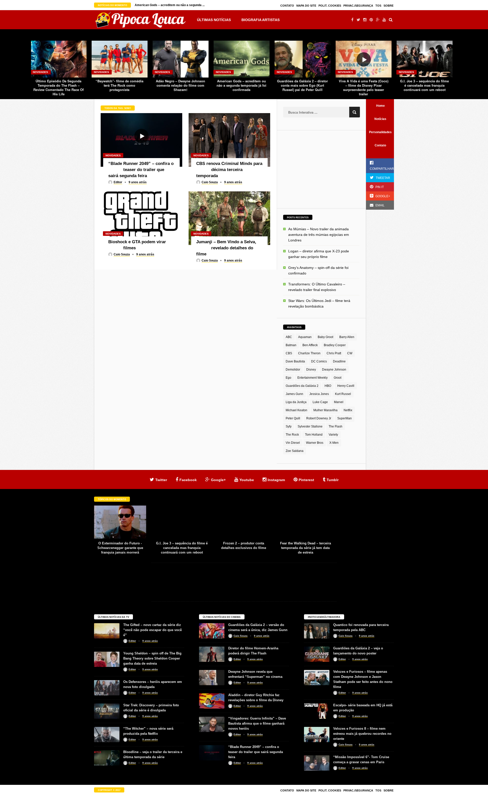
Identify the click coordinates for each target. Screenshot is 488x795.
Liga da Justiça (296, 402)
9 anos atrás (138, 182)
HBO (328, 386)
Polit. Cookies (329, 5)
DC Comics (319, 361)
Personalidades (380, 132)
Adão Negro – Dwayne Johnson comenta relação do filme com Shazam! (119, 85)
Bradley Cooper (335, 345)
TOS (378, 5)
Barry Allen (346, 337)
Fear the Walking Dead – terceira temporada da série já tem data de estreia (243, 547)
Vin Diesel (293, 443)
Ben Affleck (310, 345)
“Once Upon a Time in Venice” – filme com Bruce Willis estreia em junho (425, 85)
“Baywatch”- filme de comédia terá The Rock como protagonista (58, 85)
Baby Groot (325, 337)
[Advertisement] (321, 168)
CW (349, 353)
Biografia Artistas (260, 20)
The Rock (292, 434)
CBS (289, 353)
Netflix (348, 410)
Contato (287, 5)
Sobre (388, 5)
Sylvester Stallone (310, 426)
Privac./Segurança (358, 5)
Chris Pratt (334, 353)
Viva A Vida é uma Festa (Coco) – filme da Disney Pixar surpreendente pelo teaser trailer (302, 87)
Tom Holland (314, 434)
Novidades (40, 72)
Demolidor (293, 369)
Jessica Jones (319, 394)
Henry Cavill (345, 386)
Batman (291, 345)
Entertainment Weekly (312, 377)
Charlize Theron (309, 353)
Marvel (338, 402)
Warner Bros (314, 443)
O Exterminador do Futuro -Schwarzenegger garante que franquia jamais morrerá (305, 547)
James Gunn (294, 394)
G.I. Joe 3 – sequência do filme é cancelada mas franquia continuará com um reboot (363, 85)
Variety (333, 434)
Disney (311, 369)
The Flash (335, 426)
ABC (289, 337)
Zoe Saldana (294, 451)
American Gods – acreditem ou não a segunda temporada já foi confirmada (180, 85)
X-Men (334, 443)
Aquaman (305, 337)
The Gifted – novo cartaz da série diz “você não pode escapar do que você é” (152, 630)
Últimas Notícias (214, 20)
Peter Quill (293, 418)
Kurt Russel (343, 394)
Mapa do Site (306, 5)
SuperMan (344, 418)
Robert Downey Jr (318, 418)
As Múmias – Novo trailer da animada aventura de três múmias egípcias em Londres (318, 234)
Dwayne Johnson (334, 369)
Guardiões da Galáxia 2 (302, 386)
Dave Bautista (295, 361)
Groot (337, 377)
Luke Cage (320, 402)
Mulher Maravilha (325, 410)
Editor (118, 182)
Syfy (289, 426)
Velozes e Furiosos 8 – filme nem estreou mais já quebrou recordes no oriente (362, 734)
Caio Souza (210, 182)
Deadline (339, 361)
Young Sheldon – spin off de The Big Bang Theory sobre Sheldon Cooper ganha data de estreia (152, 658)
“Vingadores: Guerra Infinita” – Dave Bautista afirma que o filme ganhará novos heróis (257, 723)
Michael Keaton (296, 410)
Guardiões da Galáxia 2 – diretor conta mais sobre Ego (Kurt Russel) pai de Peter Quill (241, 85)
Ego (288, 377)
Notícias (380, 119)
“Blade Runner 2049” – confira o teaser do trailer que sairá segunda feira (255, 752)
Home (380, 106)
